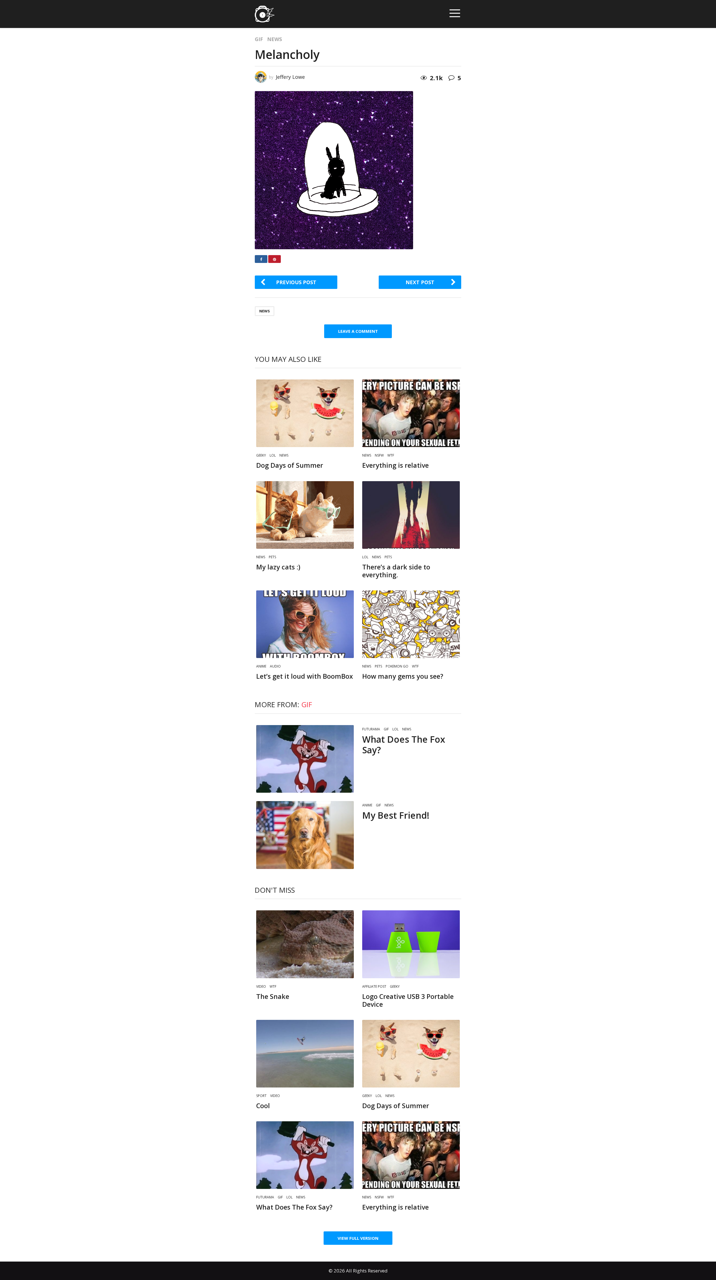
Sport (261, 1096)
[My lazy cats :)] (305, 515)
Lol (273, 455)
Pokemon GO (397, 666)
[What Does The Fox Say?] (305, 759)
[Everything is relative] (411, 413)
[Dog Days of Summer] (305, 413)
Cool (263, 1105)
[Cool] (305, 1053)
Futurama (371, 729)
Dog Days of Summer (289, 465)
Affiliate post (374, 986)
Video (261, 986)
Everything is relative (395, 465)
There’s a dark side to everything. (396, 570)
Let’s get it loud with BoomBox (304, 676)
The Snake (272, 996)
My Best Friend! (395, 815)
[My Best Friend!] (305, 835)
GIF (259, 39)
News (274, 39)
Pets (272, 557)
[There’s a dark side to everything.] (411, 515)
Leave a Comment (358, 331)
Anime (261, 666)
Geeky (261, 455)
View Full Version (358, 1238)
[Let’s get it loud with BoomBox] (305, 624)
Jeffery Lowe (290, 76)
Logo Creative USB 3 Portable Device (408, 1000)
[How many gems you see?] (411, 624)
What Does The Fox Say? (403, 744)
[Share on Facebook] (261, 259)
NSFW (379, 455)
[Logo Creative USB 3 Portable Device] (411, 944)
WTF (390, 455)
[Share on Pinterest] (274, 259)
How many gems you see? (402, 676)
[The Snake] (305, 944)
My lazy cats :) (278, 566)
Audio (275, 666)
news (264, 311)
